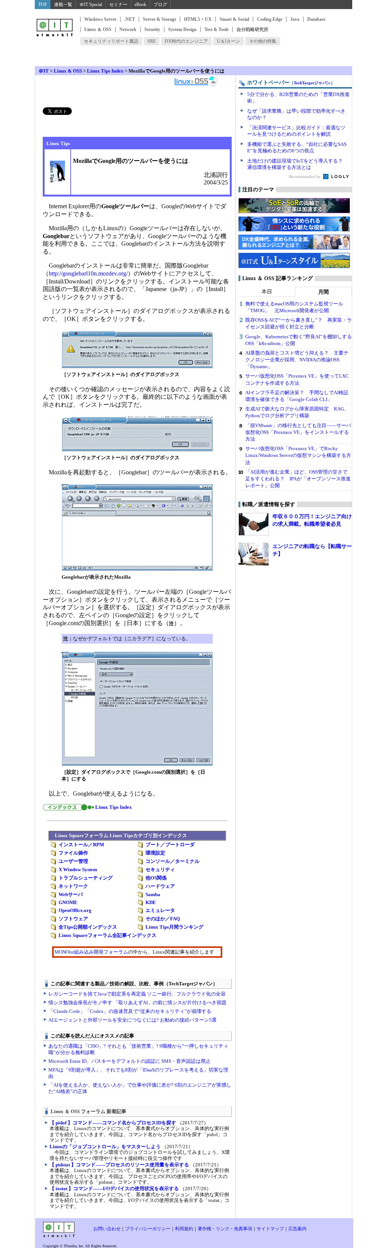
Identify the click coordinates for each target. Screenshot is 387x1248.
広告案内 (297, 1228)
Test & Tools (216, 29)
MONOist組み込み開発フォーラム (91, 952)
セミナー (118, 4)
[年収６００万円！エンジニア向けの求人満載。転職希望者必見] (253, 524)
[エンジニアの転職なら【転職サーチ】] (253, 554)
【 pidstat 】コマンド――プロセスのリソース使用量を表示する (119, 1164)
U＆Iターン (228, 41)
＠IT (44, 71)
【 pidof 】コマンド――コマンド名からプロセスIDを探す (113, 1123)
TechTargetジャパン (312, 83)
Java (294, 19)
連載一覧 (63, 4)
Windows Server (100, 19)
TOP (42, 4)
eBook (140, 4)
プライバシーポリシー (147, 1228)
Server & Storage (159, 19)
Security (152, 29)
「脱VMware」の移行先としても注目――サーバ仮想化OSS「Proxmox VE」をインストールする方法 (298, 432)
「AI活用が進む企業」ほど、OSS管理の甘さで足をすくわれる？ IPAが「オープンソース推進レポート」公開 (298, 478)
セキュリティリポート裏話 (111, 41)
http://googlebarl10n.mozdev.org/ (88, 273)
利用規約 (184, 1228)
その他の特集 (262, 41)
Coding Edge (269, 19)
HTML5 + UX (198, 19)
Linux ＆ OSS (97, 29)
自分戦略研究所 (252, 29)
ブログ (160, 4)
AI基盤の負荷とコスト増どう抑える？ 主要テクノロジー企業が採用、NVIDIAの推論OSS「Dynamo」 (296, 359)
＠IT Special (90, 4)
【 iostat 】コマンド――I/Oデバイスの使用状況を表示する (114, 1188)
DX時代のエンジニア (186, 41)
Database (316, 19)
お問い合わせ (107, 1228)
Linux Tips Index (105, 71)
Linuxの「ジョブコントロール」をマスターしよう (105, 1146)
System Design (182, 29)
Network (127, 29)
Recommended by (305, 176)
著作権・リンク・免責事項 (225, 1228)
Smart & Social (234, 19)
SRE (151, 41)
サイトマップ (270, 1228)
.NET (129, 19)
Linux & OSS (68, 71)
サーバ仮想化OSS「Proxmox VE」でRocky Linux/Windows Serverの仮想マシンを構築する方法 (298, 455)
